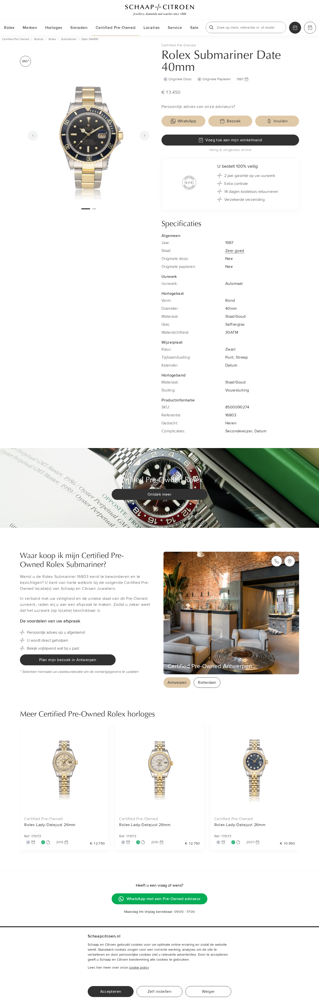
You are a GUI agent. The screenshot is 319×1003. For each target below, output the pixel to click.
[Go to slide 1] (85, 208)
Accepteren (110, 991)
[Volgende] (145, 136)
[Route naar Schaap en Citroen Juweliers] (289, 561)
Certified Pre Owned (15, 39)
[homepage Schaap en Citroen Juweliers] (159, 9)
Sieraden (78, 27)
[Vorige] (33, 136)
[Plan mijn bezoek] (295, 28)
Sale (194, 27)
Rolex (9, 27)
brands (39, 39)
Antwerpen (177, 682)
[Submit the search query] (211, 27)
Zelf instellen (160, 991)
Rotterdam (207, 682)
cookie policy (139, 967)
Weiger (208, 991)
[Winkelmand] (310, 28)
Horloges (53, 27)
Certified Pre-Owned (116, 27)
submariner (69, 39)
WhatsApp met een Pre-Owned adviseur (164, 898)
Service (175, 27)
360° (25, 61)
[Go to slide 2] (94, 208)
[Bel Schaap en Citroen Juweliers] (276, 561)
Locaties (152, 27)
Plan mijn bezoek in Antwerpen (67, 659)
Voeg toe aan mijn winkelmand (233, 140)
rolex (52, 39)
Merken (30, 27)
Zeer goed (234, 250)
